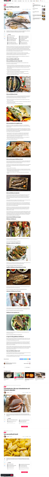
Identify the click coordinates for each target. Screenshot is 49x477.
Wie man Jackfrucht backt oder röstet (12, 465)
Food (5, 432)
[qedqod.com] (7, 1)
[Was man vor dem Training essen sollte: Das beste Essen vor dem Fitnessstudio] (43, 16)
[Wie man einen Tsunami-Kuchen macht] (19, 375)
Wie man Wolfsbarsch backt (11, 37)
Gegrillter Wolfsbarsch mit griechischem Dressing (24, 41)
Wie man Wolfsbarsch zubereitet (23, 38)
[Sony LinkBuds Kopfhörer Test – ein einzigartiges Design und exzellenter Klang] (43, 6)
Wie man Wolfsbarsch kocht (36, 11)
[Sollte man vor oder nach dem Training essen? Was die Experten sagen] (43, 19)
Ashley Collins (7, 9)
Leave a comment (27, 367)
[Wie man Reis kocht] (9, 375)
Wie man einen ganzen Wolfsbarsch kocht (12, 38)
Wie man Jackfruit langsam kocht (23, 465)
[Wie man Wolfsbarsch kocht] (43, 12)
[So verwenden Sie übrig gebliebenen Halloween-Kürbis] (30, 375)
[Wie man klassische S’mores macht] (40, 375)
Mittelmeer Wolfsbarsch (22, 39)
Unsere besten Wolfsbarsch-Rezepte (12, 39)
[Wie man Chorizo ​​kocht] (43, 9)
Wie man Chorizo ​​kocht (35, 8)
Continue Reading (24, 426)
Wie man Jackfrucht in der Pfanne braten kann (25, 464)
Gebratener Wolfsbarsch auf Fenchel (12, 42)
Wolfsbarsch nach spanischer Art (23, 42)
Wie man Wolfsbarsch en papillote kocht (24, 37)
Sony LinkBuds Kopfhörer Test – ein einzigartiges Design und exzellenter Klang (37, 6)
